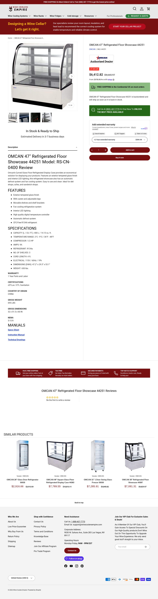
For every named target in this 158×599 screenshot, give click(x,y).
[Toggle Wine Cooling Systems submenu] (29, 15)
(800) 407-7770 (112, 109)
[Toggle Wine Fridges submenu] (63, 15)
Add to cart (130, 150)
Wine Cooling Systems (18, 16)
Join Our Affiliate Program (45, 546)
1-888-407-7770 (78, 521)
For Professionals (115, 16)
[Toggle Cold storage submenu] (80, 15)
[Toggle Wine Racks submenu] (45, 15)
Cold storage (73, 16)
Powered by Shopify (34, 590)
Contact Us (38, 521)
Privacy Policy (40, 526)
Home (10, 38)
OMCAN (92, 49)
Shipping (12, 541)
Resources (89, 16)
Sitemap (11, 546)
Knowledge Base (41, 536)
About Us (12, 521)
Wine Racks (39, 16)
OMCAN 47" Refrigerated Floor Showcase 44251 (29, 38)
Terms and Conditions (43, 531)
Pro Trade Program (42, 551)
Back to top (79, 503)
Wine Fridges (55, 16)
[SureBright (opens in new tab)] (144, 128)
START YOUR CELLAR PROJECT (127, 26)
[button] (42, 147)
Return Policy (13, 536)
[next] (151, 467)
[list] (42, 76)
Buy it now (120, 158)
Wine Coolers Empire (20, 590)
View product (22, 458)
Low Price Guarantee (17, 526)
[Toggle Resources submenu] (95, 15)
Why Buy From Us (15, 531)
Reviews (37, 541)
